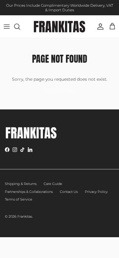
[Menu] (6, 26)
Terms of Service (18, 199)
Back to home (60, 90)
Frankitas (24, 216)
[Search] (20, 26)
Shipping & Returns (21, 184)
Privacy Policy (96, 192)
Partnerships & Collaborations (29, 192)
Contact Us (69, 192)
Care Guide (53, 184)
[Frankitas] (59, 26)
